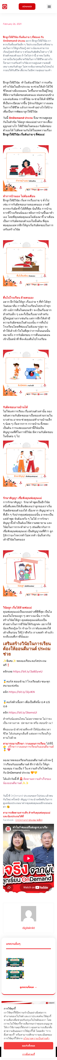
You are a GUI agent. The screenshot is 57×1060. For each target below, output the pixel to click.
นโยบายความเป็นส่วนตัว (36, 1038)
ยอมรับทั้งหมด (28, 1045)
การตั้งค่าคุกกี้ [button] (28, 1054)
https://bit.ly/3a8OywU (27, 671)
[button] (49, 6)
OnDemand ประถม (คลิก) (28, 820)
